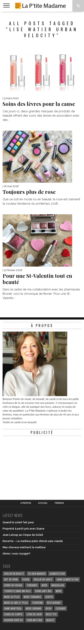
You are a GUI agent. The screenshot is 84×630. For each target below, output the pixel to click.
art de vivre (11, 579)
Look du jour (34, 614)
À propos (25, 503)
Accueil (43, 503)
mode (44, 585)
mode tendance (32, 597)
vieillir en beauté (14, 573)
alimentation (57, 573)
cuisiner (60, 608)
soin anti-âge (34, 620)
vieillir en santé (43, 579)
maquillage (57, 585)
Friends (59, 503)
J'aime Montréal (13, 608)
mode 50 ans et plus (16, 602)
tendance (31, 585)
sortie (49, 597)
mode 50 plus (12, 597)
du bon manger (36, 573)
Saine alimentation (67, 579)
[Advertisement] (35, 465)
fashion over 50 (13, 620)
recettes (51, 614)
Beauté (50, 620)
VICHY (48, 608)
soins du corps (13, 614)
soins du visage (13, 585)
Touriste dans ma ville (17, 591)
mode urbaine (33, 608)
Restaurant (54, 602)
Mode (59, 591)
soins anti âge (43, 591)
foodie (26, 579)
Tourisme (37, 602)
